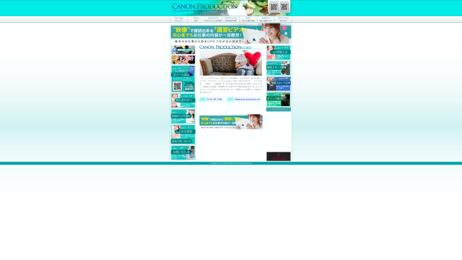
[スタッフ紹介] (183, 64)
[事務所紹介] (183, 54)
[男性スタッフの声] (231, 43)
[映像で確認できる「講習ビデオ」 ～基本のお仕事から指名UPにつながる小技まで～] (231, 129)
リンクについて (278, 109)
